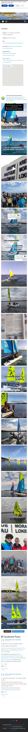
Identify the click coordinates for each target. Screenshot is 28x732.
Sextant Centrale (15, 656)
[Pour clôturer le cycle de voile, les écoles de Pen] (14, 590)
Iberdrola (5, 661)
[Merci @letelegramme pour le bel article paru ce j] (14, 326)
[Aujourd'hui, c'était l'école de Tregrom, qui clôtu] (14, 616)
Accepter (4, 5)
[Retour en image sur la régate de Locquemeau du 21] (14, 195)
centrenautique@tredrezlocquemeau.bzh (13, 43)
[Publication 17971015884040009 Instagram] (14, 168)
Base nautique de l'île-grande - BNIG (16, 648)
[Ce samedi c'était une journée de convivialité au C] (14, 458)
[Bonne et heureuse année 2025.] (14, 379)
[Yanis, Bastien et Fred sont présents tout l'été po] (14, 537)
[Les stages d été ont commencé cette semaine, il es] (14, 511)
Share (3, 670)
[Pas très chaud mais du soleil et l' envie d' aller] (14, 405)
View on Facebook (4, 668)
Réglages (17, 5)
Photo (5, 666)
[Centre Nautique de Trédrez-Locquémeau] (14, 13)
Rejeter (11, 5)
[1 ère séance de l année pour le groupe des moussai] (14, 300)
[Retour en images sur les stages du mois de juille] (14, 484)
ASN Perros (4, 648)
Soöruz (8, 656)
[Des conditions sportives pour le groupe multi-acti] (14, 274)
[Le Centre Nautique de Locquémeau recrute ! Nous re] (14, 142)
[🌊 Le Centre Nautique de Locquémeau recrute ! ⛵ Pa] (14, 353)
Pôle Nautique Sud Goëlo (8, 650)
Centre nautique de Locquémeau (13, 639)
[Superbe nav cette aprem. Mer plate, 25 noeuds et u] (14, 432)
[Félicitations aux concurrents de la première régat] (14, 563)
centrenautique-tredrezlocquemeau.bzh (11, 689)
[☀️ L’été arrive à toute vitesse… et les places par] (14, 116)
